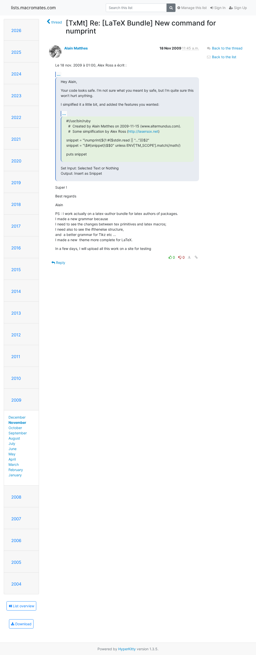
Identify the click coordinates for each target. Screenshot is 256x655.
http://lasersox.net (143, 131)
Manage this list (193, 7)
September (17, 433)
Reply (60, 262)
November (17, 422)
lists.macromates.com (33, 7)
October (15, 428)
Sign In (219, 7)
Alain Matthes (76, 48)
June (12, 449)
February (15, 470)
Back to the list (223, 57)
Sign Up (240, 7)
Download (23, 624)
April (12, 459)
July (11, 443)
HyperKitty (127, 649)
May (12, 454)
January (15, 475)
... (58, 74)
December (17, 417)
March (13, 464)
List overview (23, 606)
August (14, 438)
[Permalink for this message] (196, 257)
